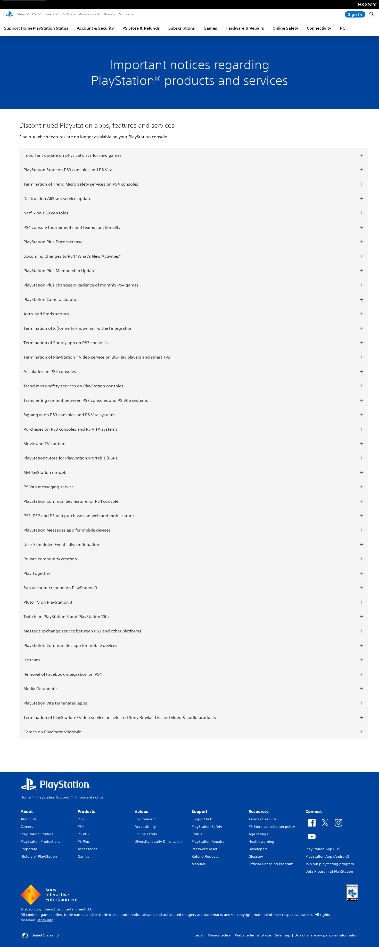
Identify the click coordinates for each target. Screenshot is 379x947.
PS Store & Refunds (141, 28)
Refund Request (205, 856)
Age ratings (258, 834)
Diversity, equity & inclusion (158, 841)
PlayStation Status (50, 28)
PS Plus (67, 14)
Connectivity (319, 28)
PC (342, 28)
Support (125, 14)
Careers (27, 826)
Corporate (29, 849)
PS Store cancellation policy (272, 826)
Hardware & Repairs (245, 28)
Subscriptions (181, 28)
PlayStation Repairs (208, 841)
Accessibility (145, 826)
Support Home (18, 28)
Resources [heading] (259, 811)
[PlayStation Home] (9, 14)
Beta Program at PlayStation (329, 871)
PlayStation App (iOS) (323, 849)
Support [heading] (199, 811)
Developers (258, 849)
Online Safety (285, 28)
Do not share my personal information (326, 935)
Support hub (202, 819)
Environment (145, 819)
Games (49, 14)
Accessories (87, 14)
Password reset (204, 849)
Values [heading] (141, 811)
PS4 (81, 826)
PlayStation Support (53, 797)
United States (42, 935)
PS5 (34, 14)
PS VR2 (83, 834)
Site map (282, 935)
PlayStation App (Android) (327, 856)
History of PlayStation (39, 856)
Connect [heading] (314, 811)
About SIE (29, 819)
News (108, 14)
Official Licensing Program (271, 864)
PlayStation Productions (40, 841)
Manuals (199, 864)
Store (21, 14)
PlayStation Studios (37, 834)
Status (197, 834)
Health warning (261, 841)
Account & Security (95, 28)
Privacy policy (219, 935)
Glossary (256, 856)
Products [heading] (86, 811)
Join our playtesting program (330, 864)
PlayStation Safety (207, 826)
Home (26, 797)
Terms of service (262, 819)
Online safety (146, 834)
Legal (199, 935)
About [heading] (27, 811)
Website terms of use (253, 935)
